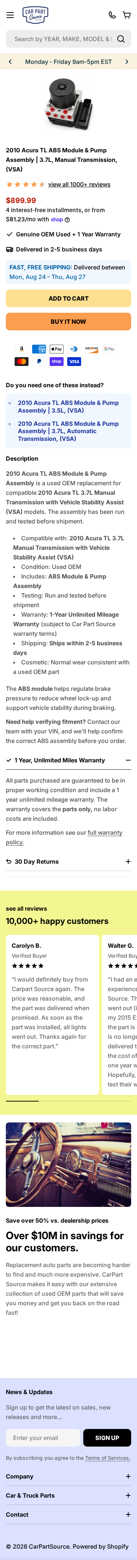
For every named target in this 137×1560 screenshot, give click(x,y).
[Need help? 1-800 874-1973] (112, 15)
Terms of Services (107, 1458)
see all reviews (26, 908)
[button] (10, 61)
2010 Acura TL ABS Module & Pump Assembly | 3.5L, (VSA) (68, 406)
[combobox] (68, 39)
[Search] (121, 39)
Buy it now (68, 321)
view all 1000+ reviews (79, 184)
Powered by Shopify (101, 1546)
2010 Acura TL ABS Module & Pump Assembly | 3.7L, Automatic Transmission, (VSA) (68, 431)
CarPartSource (49, 1546)
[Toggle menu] (10, 15)
